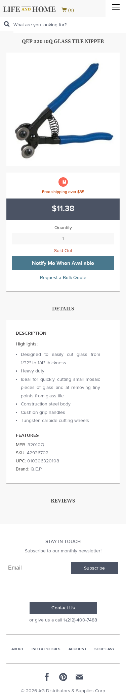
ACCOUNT (77, 649)
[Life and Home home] (29, 9)
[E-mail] (79, 677)
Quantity (63, 227)
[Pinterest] (63, 677)
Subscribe (94, 568)
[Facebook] (47, 677)
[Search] (6, 24)
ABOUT (17, 649)
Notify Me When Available (63, 263)
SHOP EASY (104, 649)
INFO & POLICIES (46, 649)
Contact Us (63, 608)
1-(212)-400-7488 (80, 620)
